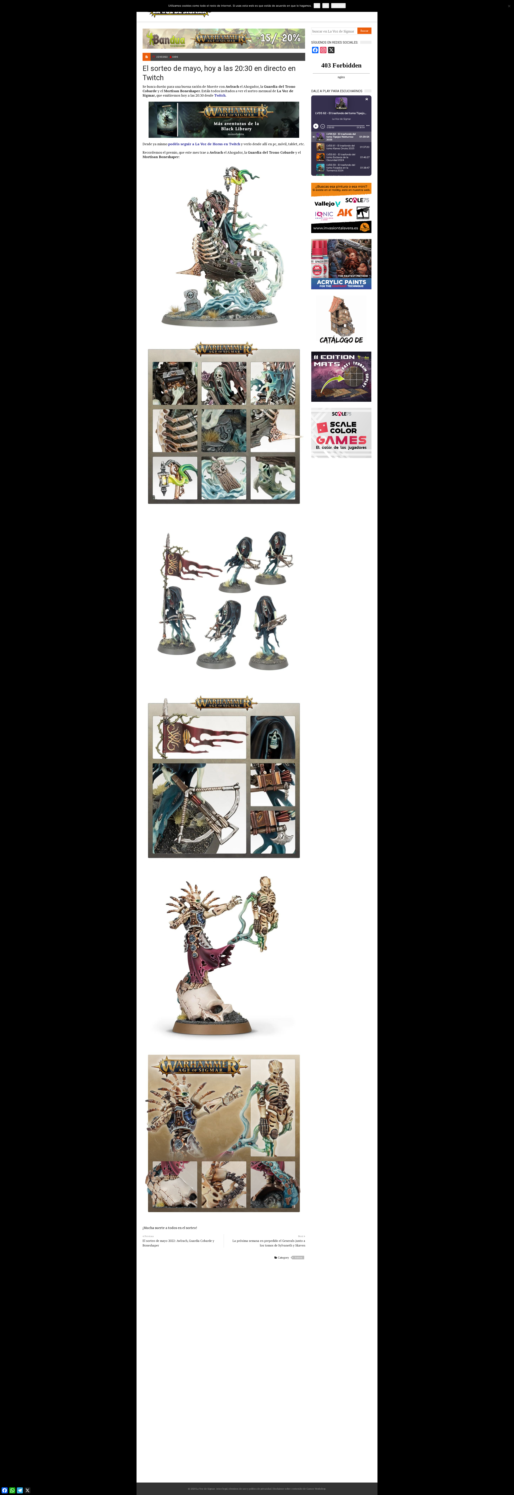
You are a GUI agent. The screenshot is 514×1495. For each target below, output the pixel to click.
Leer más (338, 5)
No (325, 5)
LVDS (175, 56)
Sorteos (298, 1257)
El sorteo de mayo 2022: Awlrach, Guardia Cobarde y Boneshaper (178, 1243)
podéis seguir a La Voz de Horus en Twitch (204, 144)
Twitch (219, 95)
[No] (509, 6)
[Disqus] (224, 1316)
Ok (317, 5)
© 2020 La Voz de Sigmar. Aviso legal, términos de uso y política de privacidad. (230, 1488)
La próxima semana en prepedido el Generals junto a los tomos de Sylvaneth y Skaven (269, 1243)
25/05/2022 (162, 56)
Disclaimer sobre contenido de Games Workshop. (299, 1488)
